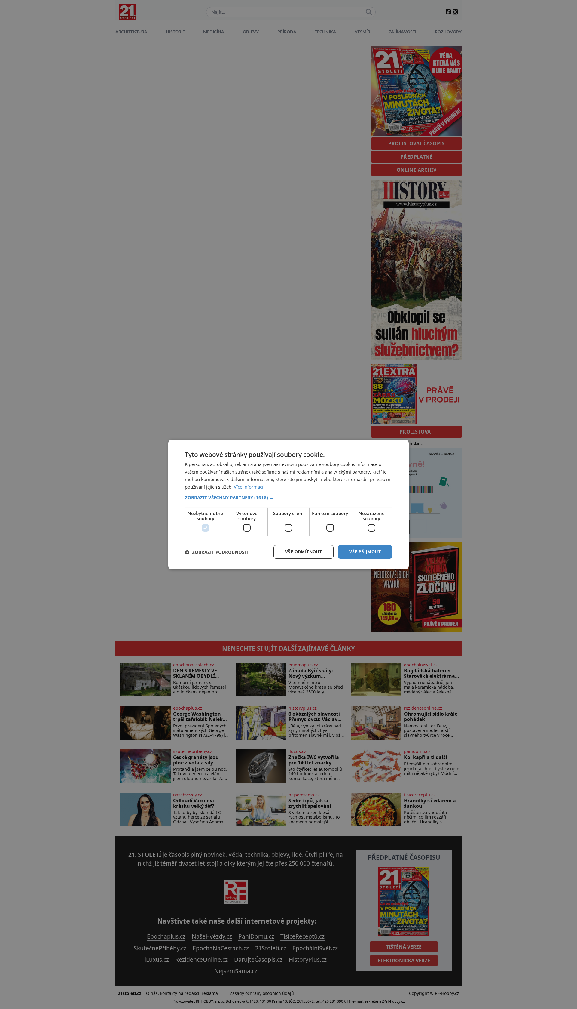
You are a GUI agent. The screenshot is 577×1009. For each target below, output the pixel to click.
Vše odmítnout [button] (303, 551)
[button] (288, 497)
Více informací (248, 487)
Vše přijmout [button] (365, 551)
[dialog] (288, 504)
